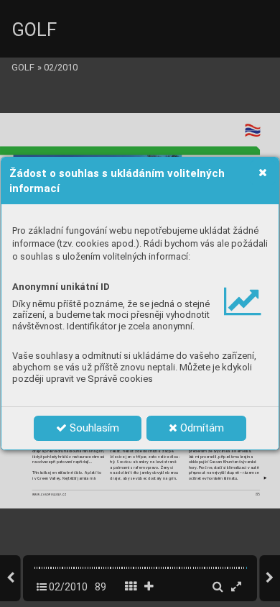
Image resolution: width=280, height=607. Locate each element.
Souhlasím (93, 427)
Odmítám (200, 427)
